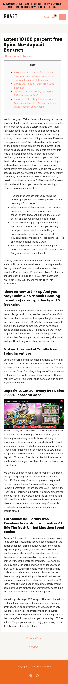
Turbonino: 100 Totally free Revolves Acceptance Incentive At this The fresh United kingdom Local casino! (35, 103)
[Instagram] (37, 675)
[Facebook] (30, 675)
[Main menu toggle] (62, 17)
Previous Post (34, 638)
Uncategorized (13, 56)
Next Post (34, 646)
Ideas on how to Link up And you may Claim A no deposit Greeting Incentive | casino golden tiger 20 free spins (34, 76)
